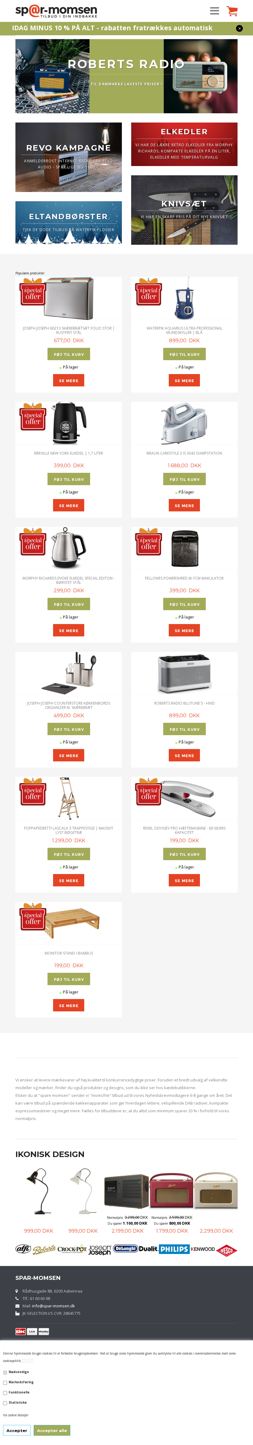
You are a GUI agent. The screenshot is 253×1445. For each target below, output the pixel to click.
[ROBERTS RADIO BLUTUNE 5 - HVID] (184, 673)
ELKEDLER (184, 131)
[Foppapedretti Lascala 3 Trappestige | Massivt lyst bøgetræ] (68, 798)
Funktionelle (19, 1392)
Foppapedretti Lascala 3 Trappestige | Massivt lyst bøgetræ (68, 830)
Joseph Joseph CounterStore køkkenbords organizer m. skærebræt (68, 705)
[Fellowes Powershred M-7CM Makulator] (184, 548)
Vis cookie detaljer (15, 1415)
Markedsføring (21, 1382)
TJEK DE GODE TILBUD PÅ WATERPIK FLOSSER (68, 229)
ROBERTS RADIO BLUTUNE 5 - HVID (184, 703)
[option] (37, 1201)
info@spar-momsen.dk (53, 1306)
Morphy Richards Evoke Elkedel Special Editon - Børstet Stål (69, 580)
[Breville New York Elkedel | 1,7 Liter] (68, 423)
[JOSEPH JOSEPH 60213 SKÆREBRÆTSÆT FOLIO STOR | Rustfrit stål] (68, 298)
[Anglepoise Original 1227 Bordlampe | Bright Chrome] (216, 1191)
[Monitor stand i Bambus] (68, 923)
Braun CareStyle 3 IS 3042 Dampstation (184, 453)
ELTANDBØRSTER (68, 216)
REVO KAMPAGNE (68, 148)
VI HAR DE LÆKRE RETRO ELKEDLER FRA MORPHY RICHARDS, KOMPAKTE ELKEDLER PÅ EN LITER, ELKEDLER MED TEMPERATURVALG (184, 151)
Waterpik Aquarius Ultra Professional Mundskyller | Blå (184, 330)
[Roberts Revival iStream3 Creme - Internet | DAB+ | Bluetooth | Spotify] (172, 1191)
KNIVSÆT (184, 204)
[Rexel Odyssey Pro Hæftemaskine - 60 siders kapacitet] (184, 798)
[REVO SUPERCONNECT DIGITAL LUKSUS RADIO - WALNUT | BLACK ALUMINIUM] (83, 1191)
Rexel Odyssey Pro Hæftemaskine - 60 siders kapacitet (184, 830)
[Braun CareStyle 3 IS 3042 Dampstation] (184, 423)
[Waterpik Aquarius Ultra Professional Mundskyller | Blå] (184, 298)
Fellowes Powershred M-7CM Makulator (184, 578)
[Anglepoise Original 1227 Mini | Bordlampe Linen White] (38, 1191)
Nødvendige (19, 1372)
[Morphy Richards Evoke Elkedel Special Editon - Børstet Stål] (68, 548)
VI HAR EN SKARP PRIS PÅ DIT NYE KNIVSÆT (184, 216)
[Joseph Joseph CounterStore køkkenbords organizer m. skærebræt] (68, 673)
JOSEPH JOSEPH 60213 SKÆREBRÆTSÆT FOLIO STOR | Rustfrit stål (69, 330)
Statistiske (18, 1402)
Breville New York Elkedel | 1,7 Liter (68, 453)
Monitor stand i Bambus (69, 953)
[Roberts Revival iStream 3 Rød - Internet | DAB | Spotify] (127, 1191)
